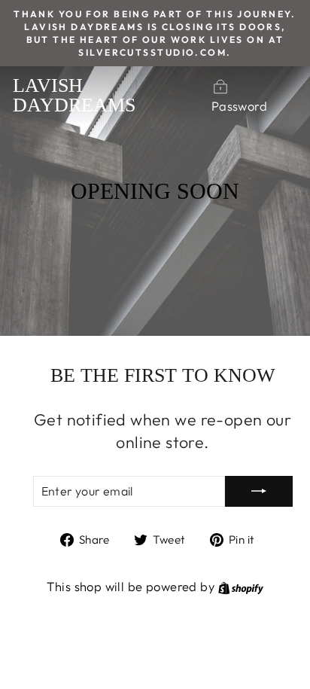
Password (239, 106)
